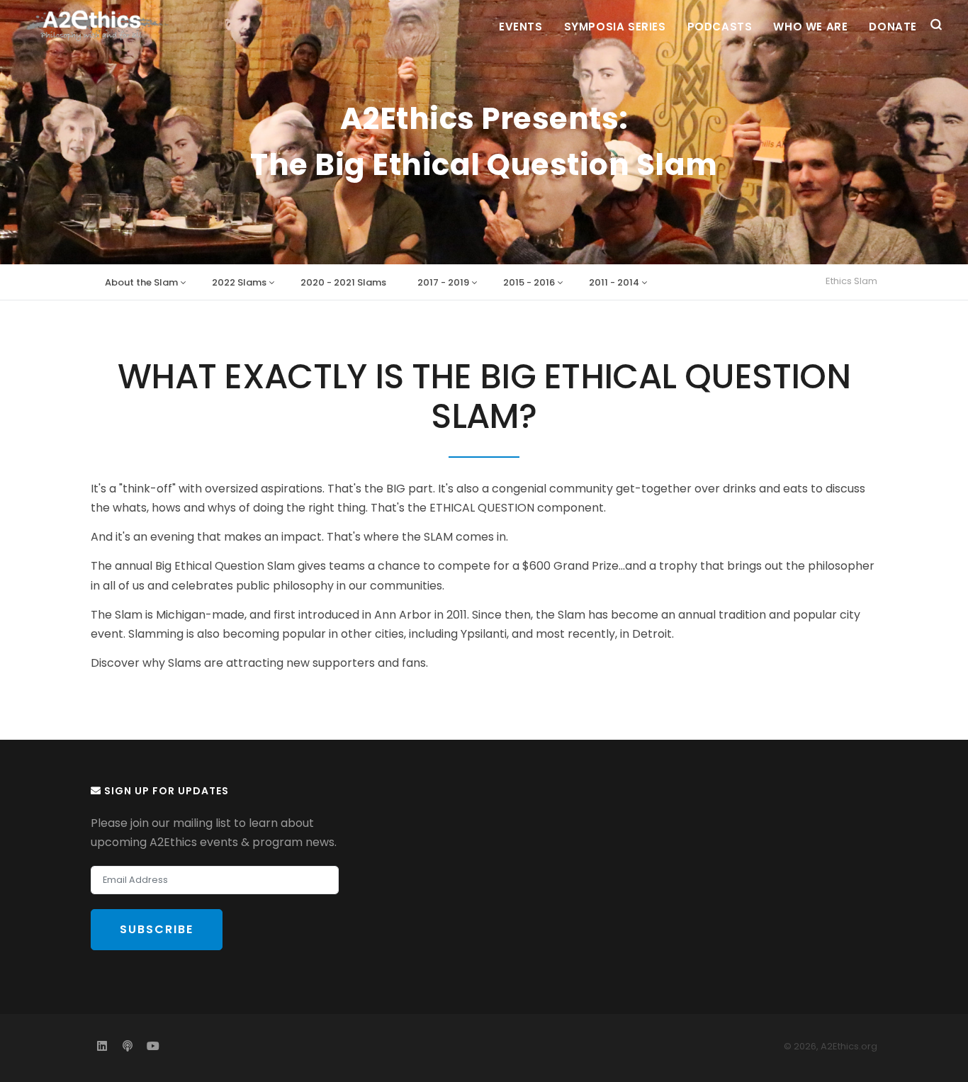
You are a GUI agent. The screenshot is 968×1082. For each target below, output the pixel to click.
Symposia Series (615, 26)
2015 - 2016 (529, 282)
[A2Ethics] (100, 25)
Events (521, 26)
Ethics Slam (851, 281)
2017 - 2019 (443, 282)
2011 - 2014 (614, 282)
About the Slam (141, 282)
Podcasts (720, 26)
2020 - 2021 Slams (343, 282)
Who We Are (810, 26)
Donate (893, 26)
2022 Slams (239, 282)
